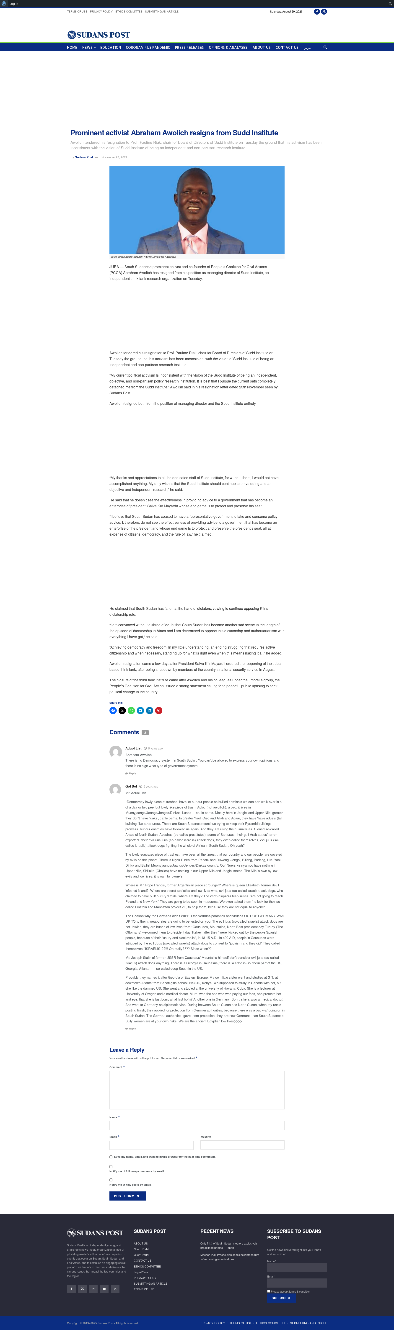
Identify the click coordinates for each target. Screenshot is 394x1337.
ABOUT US (261, 47)
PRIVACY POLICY (101, 11)
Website (205, 1136)
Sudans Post (84, 157)
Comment (117, 1067)
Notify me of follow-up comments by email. (136, 1171)
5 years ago (155, 748)
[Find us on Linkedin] (115, 1289)
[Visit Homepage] (98, 34)
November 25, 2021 (114, 157)
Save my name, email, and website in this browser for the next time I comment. (164, 1157)
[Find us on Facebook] (317, 11)
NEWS (87, 47)
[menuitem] (4, 3)
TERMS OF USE (77, 11)
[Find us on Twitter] (324, 11)
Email (114, 1136)
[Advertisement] (197, 90)
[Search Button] (325, 47)
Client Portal (141, 1249)
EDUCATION (110, 47)
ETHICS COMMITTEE (128, 11)
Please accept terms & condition (290, 1291)
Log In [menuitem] (14, 3)
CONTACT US (287, 47)
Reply (132, 773)
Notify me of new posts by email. (130, 1185)
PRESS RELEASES (189, 47)
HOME (72, 47)
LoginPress (141, 1272)
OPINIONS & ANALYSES (228, 47)
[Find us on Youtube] (104, 1289)
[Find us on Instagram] (93, 1289)
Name (114, 1117)
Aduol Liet (133, 748)
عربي (307, 47)
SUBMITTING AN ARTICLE (162, 11)
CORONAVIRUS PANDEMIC (148, 47)
